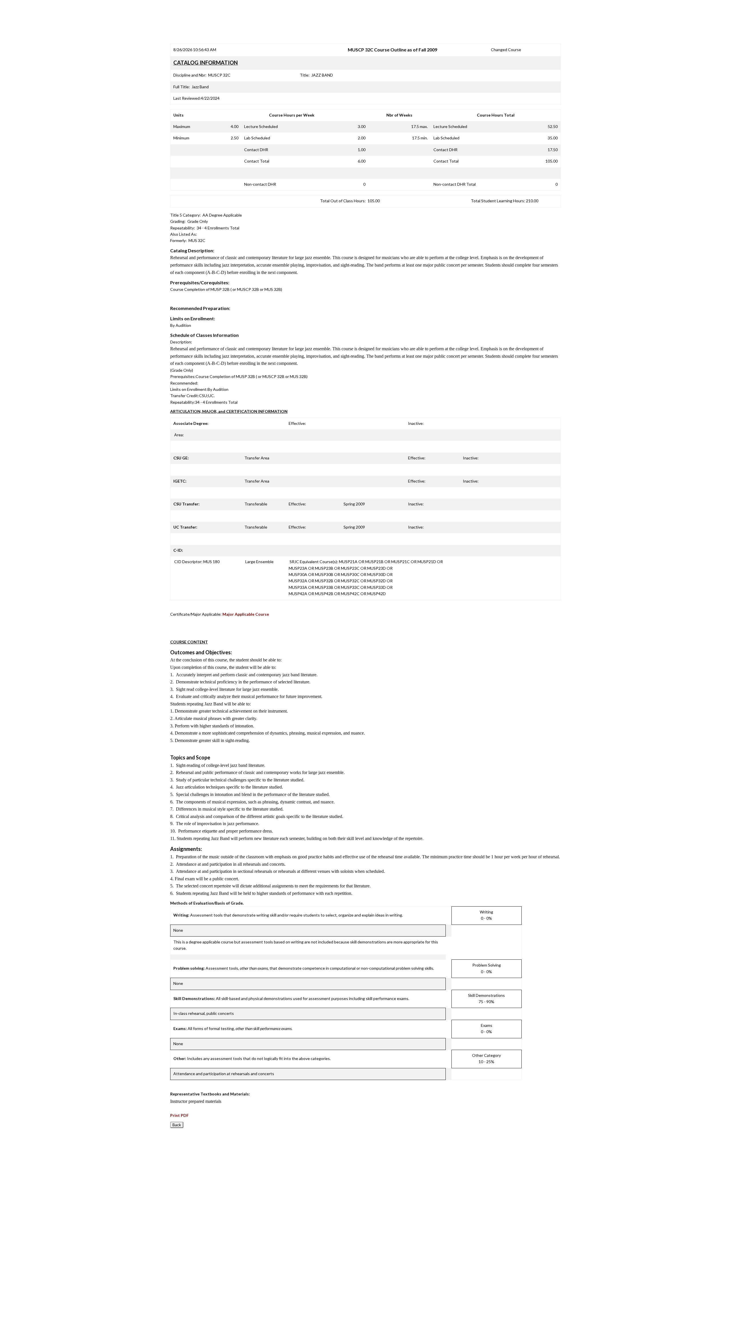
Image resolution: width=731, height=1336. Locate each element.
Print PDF (179, 1115)
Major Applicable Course (245, 614)
